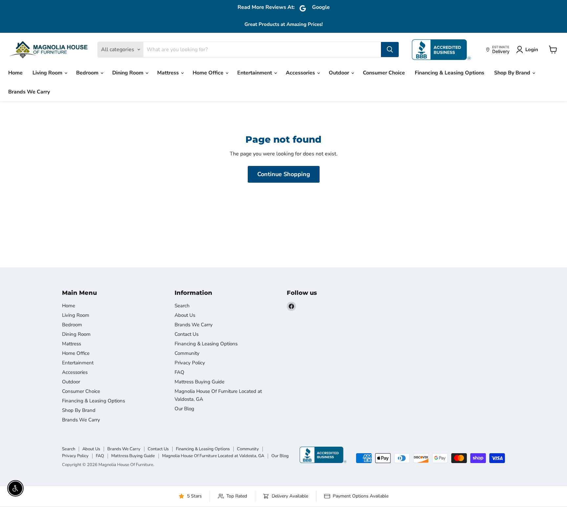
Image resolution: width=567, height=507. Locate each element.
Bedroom (88, 72)
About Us (185, 315)
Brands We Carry (29, 91)
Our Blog (184, 408)
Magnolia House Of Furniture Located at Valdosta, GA (213, 456)
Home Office (209, 72)
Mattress (168, 72)
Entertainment (255, 72)
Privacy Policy (190, 362)
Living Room (48, 72)
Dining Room (128, 72)
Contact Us (187, 334)
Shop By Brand (513, 72)
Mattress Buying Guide (199, 381)
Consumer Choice (384, 72)
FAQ (179, 372)
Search (182, 305)
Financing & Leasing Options (449, 72)
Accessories (301, 72)
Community (187, 353)
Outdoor (339, 72)
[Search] (390, 49)
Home (15, 72)
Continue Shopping (283, 174)
